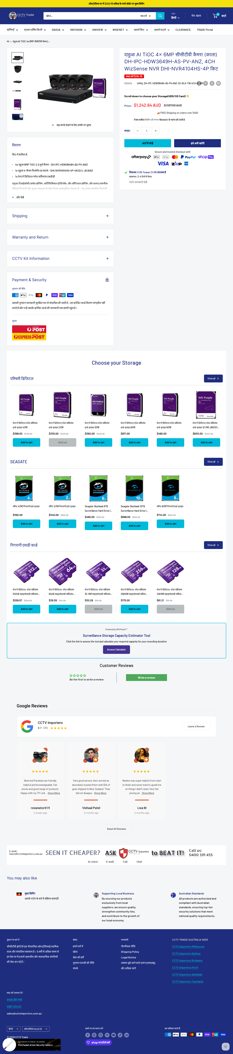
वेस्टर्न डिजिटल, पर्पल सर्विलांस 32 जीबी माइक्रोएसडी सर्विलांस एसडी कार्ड (97, 594)
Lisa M (141, 808)
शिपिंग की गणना (152, 119)
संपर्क (75, 968)
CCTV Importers (50, 723)
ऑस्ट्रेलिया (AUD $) (33, 1028)
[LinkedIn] (126, 1035)
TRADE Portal (205, 29)
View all (211, 378)
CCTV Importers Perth (185, 967)
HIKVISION (76, 29)
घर (8, 41)
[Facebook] (87, 1035)
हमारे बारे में (78, 946)
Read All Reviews (116, 829)
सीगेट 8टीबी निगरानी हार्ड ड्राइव (170, 506)
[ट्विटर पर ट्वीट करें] (212, 83)
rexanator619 (40, 808)
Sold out (62, 442)
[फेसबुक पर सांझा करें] (199, 83)
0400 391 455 (14, 999)
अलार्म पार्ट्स (160, 29)
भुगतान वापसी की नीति (83, 962)
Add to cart (26, 442)
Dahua (128, 83)
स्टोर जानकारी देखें (138, 182)
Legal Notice (128, 957)
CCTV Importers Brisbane (187, 960)
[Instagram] (100, 1035)
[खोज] (160, 16)
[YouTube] (113, 1035)
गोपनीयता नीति (128, 946)
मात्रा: (127, 130)
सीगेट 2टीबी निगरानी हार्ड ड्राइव (62, 506)
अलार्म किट (139, 29)
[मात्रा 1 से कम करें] (137, 130)
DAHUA (56, 29)
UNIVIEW (97, 29)
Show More (54, 793)
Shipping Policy (130, 951)
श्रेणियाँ (10, 29)
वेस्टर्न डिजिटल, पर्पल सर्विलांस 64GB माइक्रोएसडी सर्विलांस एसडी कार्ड (61, 594)
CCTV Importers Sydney (186, 953)
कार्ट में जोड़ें (147, 143)
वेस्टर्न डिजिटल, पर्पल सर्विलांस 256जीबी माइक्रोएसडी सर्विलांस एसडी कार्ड (134, 594)
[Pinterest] (107, 1035)
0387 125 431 (14, 1006)
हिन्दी (11, 1028)
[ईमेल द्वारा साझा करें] (218, 83)
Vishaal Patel (91, 808)
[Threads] (94, 1035)
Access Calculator (116, 649)
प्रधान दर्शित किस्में (33, 29)
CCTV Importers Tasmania (187, 981)
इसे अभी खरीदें (197, 143)
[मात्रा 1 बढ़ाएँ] (155, 130)
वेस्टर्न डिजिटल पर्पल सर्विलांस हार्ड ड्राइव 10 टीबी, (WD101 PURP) (205, 427)
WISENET (118, 29)
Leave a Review (196, 726)
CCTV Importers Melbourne (188, 946)
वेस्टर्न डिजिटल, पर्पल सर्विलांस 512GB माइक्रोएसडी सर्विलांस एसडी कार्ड (25, 594)
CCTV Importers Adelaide (187, 974)
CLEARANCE (183, 29)
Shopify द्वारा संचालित (16, 1041)
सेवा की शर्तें (78, 957)
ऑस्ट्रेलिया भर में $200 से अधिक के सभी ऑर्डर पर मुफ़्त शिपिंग (116, 3)
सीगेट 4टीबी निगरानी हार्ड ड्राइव (26, 506)
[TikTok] (120, 1035)
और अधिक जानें (128, 968)
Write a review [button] (146, 677)
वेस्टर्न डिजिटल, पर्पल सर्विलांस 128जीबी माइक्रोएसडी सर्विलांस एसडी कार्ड (170, 594)
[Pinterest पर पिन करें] (205, 83)
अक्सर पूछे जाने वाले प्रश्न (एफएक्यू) (138, 962)
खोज (75, 951)
